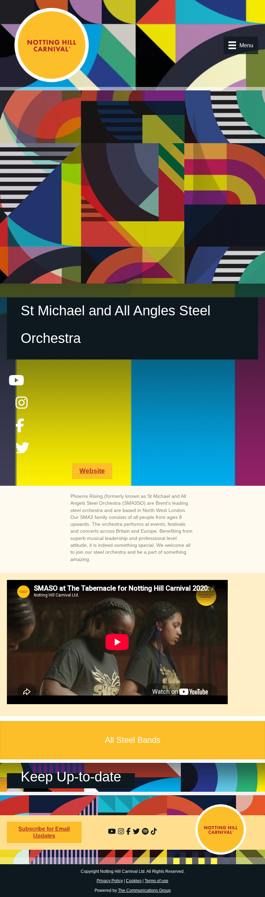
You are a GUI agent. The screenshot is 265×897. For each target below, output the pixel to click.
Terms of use (156, 880)
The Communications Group (144, 890)
